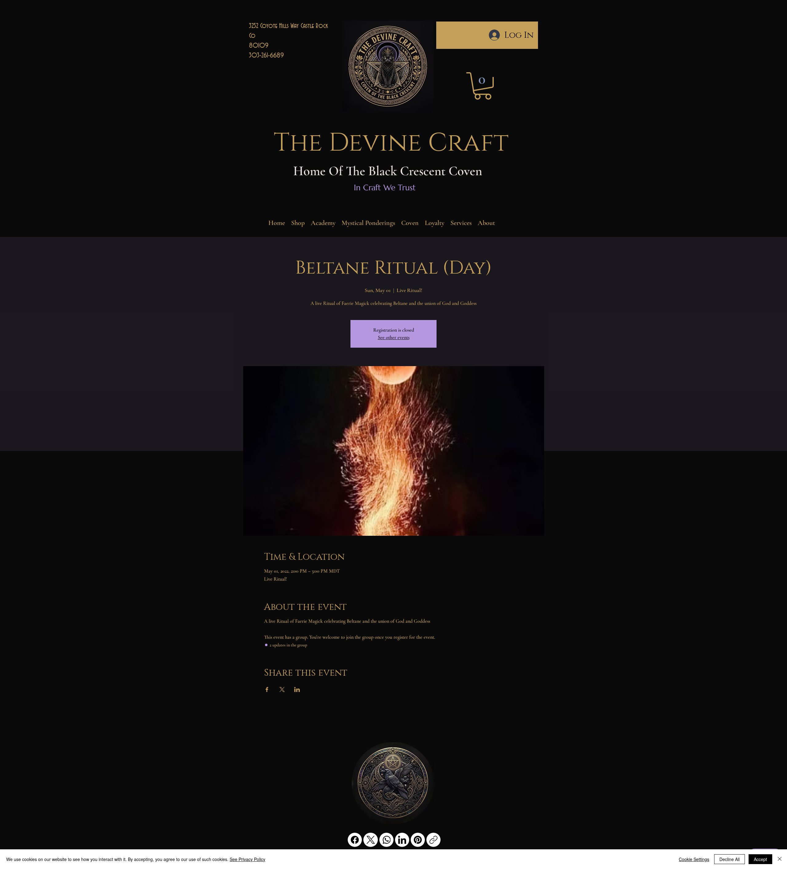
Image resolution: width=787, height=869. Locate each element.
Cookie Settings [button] (694, 859)
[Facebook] (355, 840)
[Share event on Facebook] (267, 689)
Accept (760, 859)
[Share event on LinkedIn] (297, 689)
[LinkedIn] (402, 840)
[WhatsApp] (386, 840)
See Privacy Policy (247, 859)
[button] (482, 86)
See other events (393, 337)
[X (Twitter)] (370, 840)
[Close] (779, 859)
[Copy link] (433, 840)
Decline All (729, 859)
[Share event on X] (282, 689)
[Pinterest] (418, 840)
